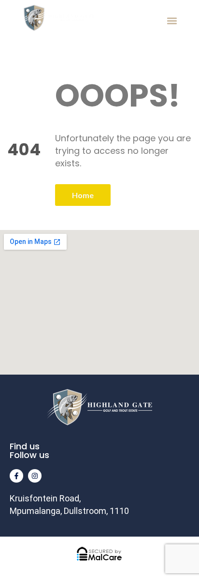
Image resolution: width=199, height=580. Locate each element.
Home (83, 195)
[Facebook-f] (16, 476)
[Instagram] (35, 476)
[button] (172, 21)
